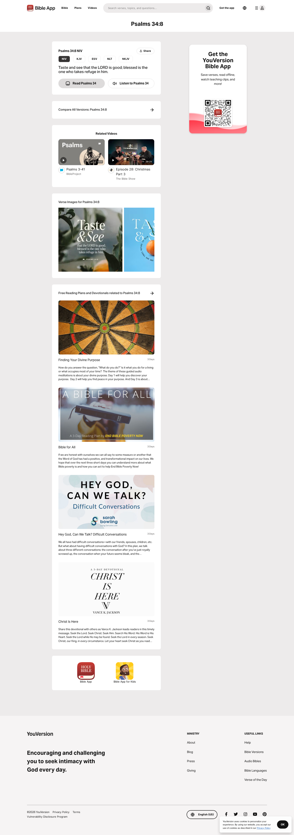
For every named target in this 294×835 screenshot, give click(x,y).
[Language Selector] (245, 8)
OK (283, 824)
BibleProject (73, 173)
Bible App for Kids (125, 681)
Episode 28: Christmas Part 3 (133, 171)
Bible (64, 7)
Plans (77, 7)
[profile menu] (259, 8)
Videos (92, 7)
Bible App (86, 681)
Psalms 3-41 (79, 169)
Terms (76, 812)
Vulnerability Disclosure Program (47, 816)
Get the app (226, 7)
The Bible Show (125, 178)
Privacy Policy (61, 812)
